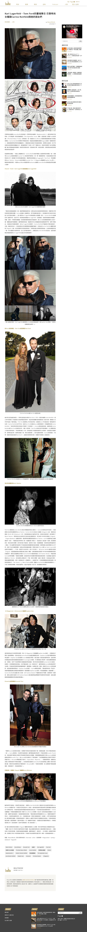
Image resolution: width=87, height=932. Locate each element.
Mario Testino (9, 847)
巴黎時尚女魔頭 (41, 850)
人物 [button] (66, 4)
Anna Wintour (18, 847)
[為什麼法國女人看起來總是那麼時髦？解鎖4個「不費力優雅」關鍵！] (64, 49)
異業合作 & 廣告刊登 (9, 915)
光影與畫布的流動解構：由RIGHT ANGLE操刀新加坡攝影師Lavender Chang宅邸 (74, 62)
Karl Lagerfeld (40, 847)
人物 (13, 22)
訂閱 (80, 41)
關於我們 (7, 912)
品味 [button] (44, 4)
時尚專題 (7, 22)
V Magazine (46, 856)
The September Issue (42, 853)
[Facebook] (70, 1)
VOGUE (49, 850)
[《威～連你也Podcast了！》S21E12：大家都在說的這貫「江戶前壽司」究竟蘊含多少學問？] (64, 55)
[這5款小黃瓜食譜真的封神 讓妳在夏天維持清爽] (64, 103)
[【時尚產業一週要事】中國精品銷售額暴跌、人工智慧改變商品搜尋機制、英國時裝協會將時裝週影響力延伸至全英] (64, 74)
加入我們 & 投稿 (8, 920)
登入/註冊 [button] (75, 4)
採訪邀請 (7, 917)
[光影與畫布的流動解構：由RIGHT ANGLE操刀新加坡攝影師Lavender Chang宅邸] (64, 61)
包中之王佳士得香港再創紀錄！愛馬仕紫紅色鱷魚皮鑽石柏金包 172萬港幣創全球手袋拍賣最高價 (74, 85)
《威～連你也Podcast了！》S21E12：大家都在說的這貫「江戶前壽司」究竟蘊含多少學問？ (74, 56)
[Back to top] (82, 927)
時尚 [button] (17, 4)
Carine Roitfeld (32, 850)
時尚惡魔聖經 (32, 853)
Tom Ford (48, 847)
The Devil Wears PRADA (21, 850)
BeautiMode (51, 22)
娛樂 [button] (26, 4)
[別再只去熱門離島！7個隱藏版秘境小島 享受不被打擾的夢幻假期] (64, 68)
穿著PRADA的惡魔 (10, 850)
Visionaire (28, 856)
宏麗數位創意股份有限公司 (28, 879)
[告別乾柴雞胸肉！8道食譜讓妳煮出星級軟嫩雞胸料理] (64, 97)
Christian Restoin (37, 856)
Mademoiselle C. (9, 853)
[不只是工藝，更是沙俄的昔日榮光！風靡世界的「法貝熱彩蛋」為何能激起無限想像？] (64, 109)
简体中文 (78, 1)
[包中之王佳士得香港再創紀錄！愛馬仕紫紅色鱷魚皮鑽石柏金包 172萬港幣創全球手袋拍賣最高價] (64, 85)
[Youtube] (72, 1)
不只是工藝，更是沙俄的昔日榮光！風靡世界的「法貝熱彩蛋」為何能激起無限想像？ (74, 109)
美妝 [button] (35, 4)
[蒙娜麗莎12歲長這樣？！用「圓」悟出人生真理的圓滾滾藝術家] (64, 91)
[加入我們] (74, 1)
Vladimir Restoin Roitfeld (21, 853)
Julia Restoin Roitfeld (10, 856)
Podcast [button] (55, 4)
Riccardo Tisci (26, 847)
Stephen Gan (21, 856)
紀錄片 (33, 847)
